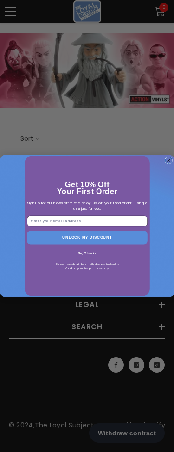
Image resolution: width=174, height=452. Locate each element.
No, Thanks (86, 253)
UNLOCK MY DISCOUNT (87, 237)
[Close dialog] (168, 160)
